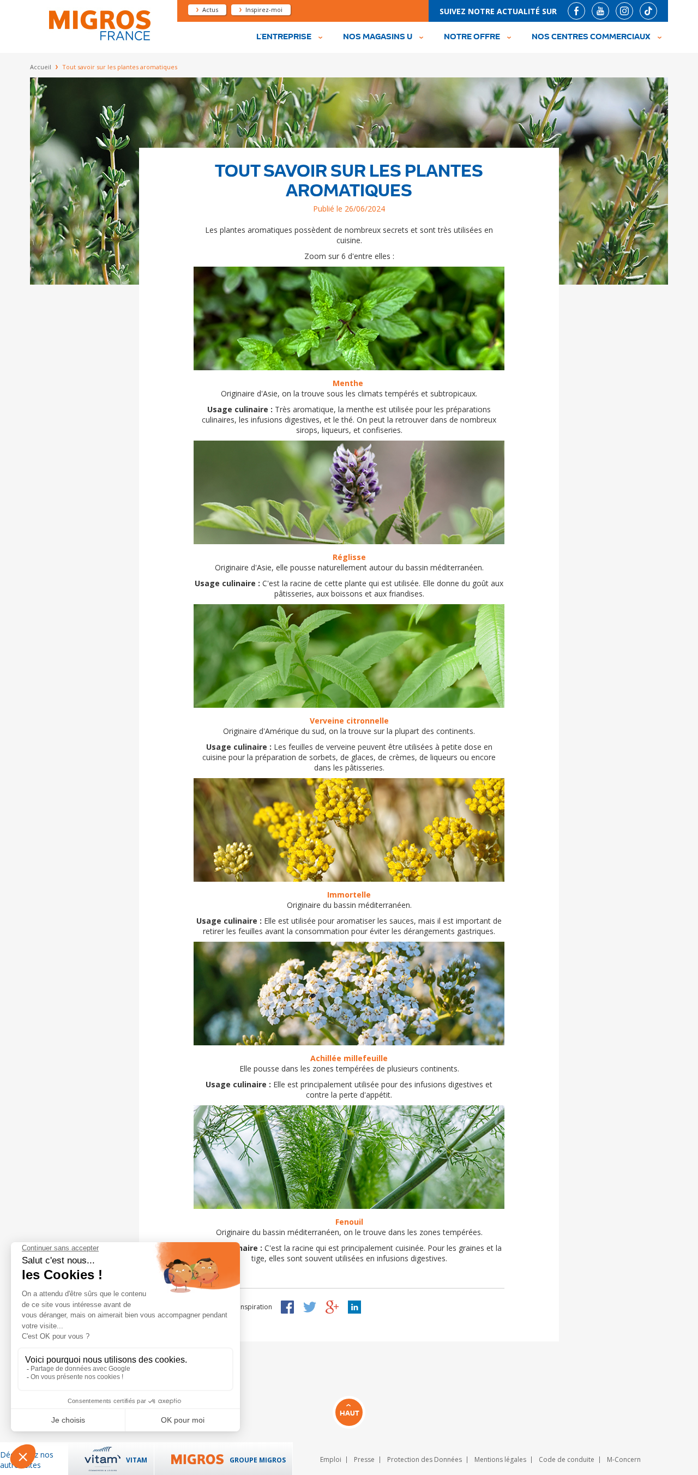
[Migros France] (98, 39)
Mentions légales (500, 1459)
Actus (210, 9)
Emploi (330, 1459)
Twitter (310, 1307)
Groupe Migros (258, 1460)
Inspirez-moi (263, 9)
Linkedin (354, 1307)
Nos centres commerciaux (591, 37)
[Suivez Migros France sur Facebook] (576, 11)
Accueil (40, 67)
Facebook (287, 1307)
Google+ (332, 1307)
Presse (364, 1459)
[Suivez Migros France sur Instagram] (624, 11)
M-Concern (624, 1459)
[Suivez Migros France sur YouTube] (600, 11)
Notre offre (472, 37)
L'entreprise (283, 37)
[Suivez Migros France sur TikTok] (648, 11)
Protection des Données (424, 1459)
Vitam (136, 1460)
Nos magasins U (377, 37)
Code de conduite (566, 1459)
